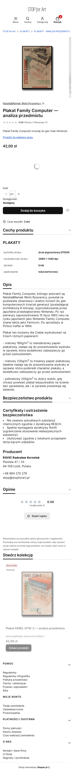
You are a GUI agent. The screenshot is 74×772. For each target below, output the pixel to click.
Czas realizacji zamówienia (18, 735)
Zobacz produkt (18, 647)
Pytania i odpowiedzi (15, 686)
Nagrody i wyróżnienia (16, 757)
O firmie (7, 754)
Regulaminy (10, 672)
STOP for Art (9, 31)
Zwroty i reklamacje (14, 683)
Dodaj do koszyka (33, 210)
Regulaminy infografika (16, 676)
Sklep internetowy (32, 767)
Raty (5, 690)
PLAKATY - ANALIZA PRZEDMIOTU (52, 31)
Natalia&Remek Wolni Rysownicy (22, 103)
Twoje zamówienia (13, 705)
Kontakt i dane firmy (14, 750)
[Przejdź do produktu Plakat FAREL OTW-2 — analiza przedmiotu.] (37, 593)
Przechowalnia (11, 712)
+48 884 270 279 (15, 473)
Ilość (5, 188)
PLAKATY (25, 31)
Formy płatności (12, 728)
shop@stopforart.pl (16, 477)
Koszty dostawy (12, 731)
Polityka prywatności (15, 679)
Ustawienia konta (13, 709)
